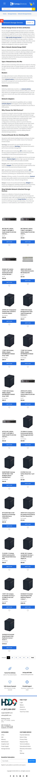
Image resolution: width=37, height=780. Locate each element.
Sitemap (22, 753)
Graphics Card (5, 744)
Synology (17, 146)
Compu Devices (22, 199)
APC (30, 170)
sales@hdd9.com (6, 715)
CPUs (2, 735)
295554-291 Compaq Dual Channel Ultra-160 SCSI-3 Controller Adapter (9, 311)
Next (32, 657)
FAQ (21, 751)
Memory (3, 739)
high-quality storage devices (14, 37)
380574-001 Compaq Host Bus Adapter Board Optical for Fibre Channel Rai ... (28, 514)
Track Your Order (24, 711)
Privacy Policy (23, 739)
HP (21, 151)
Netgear (28, 182)
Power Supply (5, 746)
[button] (33, 3)
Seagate (9, 165)
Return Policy (23, 737)
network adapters (6, 103)
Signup (21, 705)
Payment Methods (25, 735)
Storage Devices (12, 14)
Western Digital (11, 159)
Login (21, 702)
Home (4, 14)
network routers (9, 79)
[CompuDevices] (19, 3)
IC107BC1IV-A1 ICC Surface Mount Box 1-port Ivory (27, 473)
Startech (32, 176)
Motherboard (4, 741)
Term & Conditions (25, 744)
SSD (2, 737)
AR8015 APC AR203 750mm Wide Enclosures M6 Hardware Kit (27, 271)
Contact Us (23, 709)
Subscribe (32, 761)
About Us (22, 707)
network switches (26, 89)
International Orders (25, 746)
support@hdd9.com (7, 713)
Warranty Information (25, 748)
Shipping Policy (24, 741)
